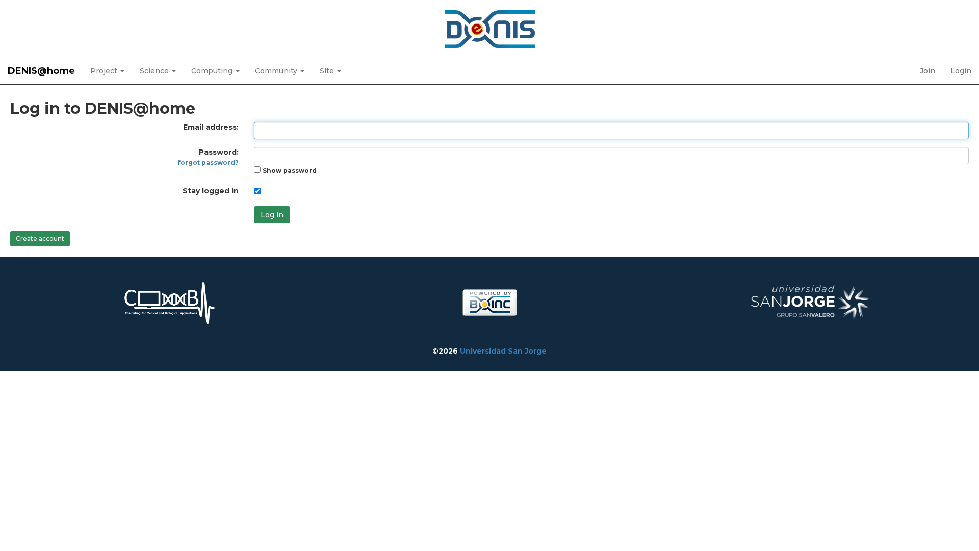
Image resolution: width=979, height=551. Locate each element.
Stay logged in (211, 190)
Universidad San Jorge (503, 351)
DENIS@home (41, 71)
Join (927, 71)
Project (104, 71)
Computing (213, 71)
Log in (272, 214)
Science (155, 71)
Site (328, 71)
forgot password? (208, 162)
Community (277, 71)
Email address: (211, 127)
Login (960, 71)
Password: (208, 156)
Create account (40, 238)
